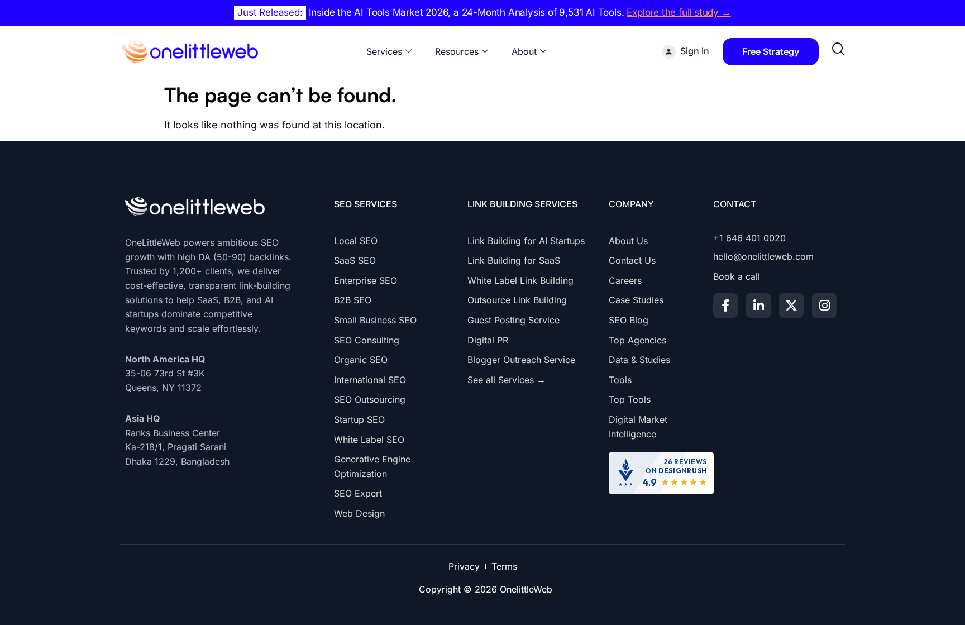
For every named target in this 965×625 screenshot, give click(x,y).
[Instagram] (824, 305)
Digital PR (487, 340)
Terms (504, 566)
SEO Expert (358, 493)
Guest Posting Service (513, 320)
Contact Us (632, 260)
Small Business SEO (375, 320)
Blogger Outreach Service (521, 359)
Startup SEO (359, 419)
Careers (625, 280)
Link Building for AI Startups (526, 240)
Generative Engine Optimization (372, 466)
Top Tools (630, 399)
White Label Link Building (520, 280)
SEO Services (365, 203)
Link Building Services (522, 203)
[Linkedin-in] (758, 305)
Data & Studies (639, 359)
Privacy (464, 566)
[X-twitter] (791, 305)
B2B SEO (352, 300)
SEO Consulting (366, 340)
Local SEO (356, 240)
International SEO (370, 379)
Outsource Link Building (517, 300)
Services (384, 51)
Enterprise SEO (365, 280)
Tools (620, 379)
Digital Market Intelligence (638, 427)
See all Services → (506, 379)
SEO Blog (628, 320)
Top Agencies (637, 340)
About (524, 51)
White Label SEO (369, 439)
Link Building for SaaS (513, 260)
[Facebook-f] (725, 305)
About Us (628, 240)
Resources (457, 51)
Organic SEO (361, 359)
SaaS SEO (355, 260)
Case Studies (636, 300)
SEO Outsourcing (369, 399)
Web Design (359, 513)
